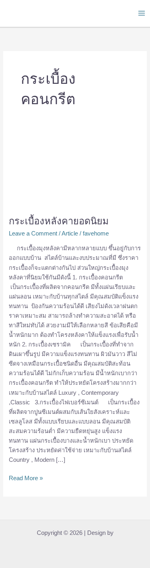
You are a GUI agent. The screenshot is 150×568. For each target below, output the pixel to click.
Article (70, 233)
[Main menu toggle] (141, 13)
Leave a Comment (33, 233)
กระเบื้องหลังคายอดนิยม (59, 221)
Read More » (26, 477)
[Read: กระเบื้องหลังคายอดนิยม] (75, 171)
